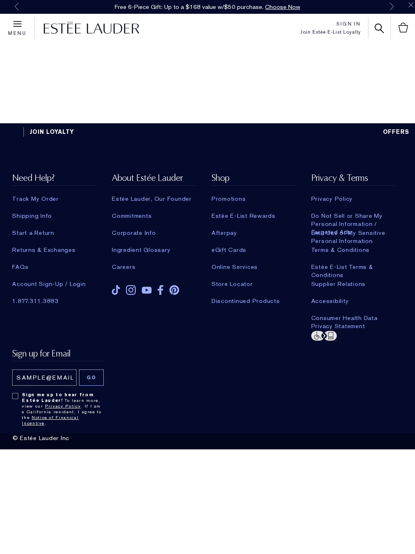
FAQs (20, 267)
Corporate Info (134, 233)
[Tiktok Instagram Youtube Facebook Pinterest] (153, 287)
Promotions (229, 199)
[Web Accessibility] (353, 335)
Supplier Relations (338, 284)
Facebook (160, 290)
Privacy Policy (332, 199)
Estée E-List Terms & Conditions (342, 267)
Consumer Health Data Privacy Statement (344, 318)
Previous (16, 6)
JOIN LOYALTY (52, 131)
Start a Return (33, 233)
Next (392, 6)
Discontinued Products (246, 301)
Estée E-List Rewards (244, 216)
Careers (123, 267)
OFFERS (396, 131)
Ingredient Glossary (141, 250)
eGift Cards (229, 250)
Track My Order (35, 199)
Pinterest (174, 290)
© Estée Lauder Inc (41, 438)
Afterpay (224, 233)
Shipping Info (32, 216)
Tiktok (116, 290)
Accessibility (330, 301)
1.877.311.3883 (35, 301)
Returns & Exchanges (43, 250)
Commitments (132, 216)
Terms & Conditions (340, 250)
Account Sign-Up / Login (49, 284)
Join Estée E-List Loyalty (330, 32)
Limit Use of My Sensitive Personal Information (348, 233)
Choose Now (282, 7)
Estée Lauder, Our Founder (152, 199)
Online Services (235, 267)
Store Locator (232, 284)
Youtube (147, 290)
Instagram (131, 290)
